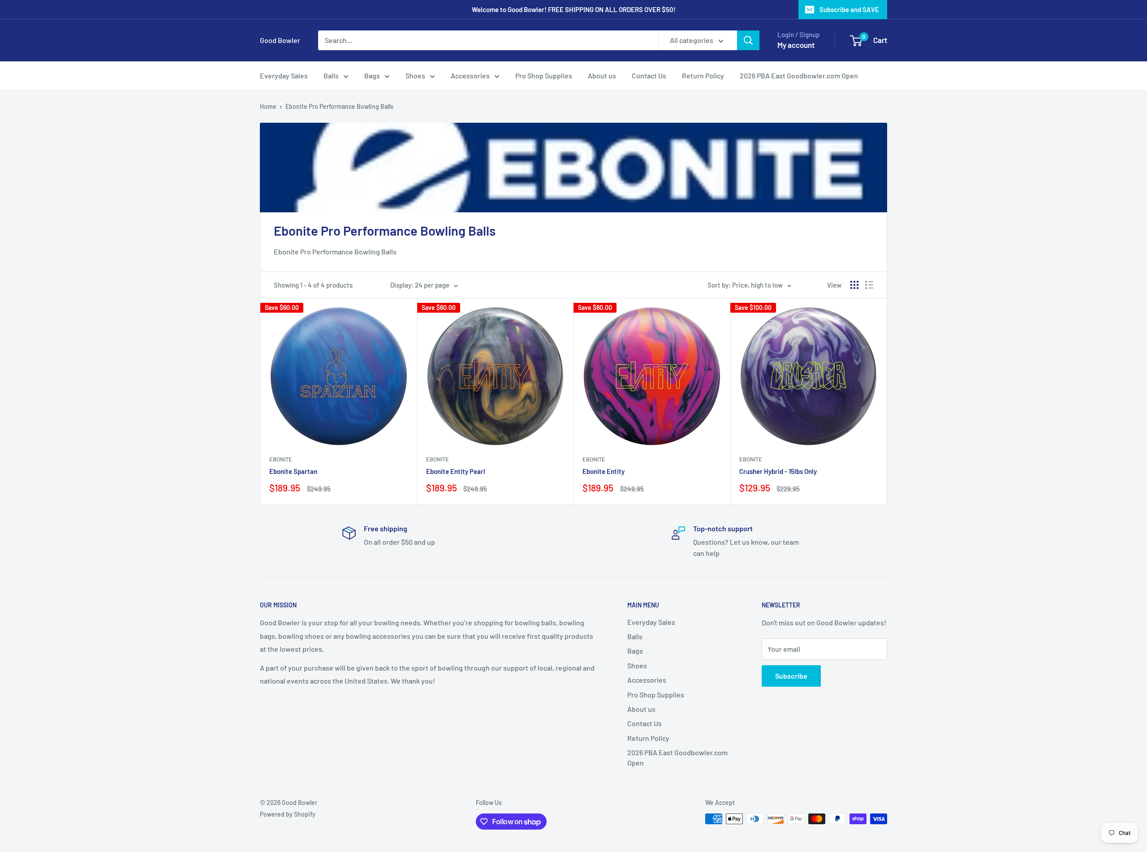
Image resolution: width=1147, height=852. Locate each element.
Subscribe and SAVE (849, 9)
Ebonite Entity (603, 471)
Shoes (415, 75)
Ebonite (280, 459)
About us (602, 75)
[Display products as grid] (854, 285)
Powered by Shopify (287, 814)
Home (268, 106)
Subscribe (791, 675)
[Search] (748, 40)
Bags (372, 75)
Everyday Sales (284, 75)
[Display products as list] (869, 285)
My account (796, 44)
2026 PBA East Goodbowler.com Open (799, 75)
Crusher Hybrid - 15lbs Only (778, 471)
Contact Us (649, 75)
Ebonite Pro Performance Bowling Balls (339, 106)
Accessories (470, 75)
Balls (331, 75)
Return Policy (703, 75)
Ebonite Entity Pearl (455, 471)
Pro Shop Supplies (543, 75)
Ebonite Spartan (293, 471)
